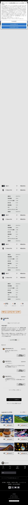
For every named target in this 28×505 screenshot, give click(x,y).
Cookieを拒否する (14, 24)
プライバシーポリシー (15, 18)
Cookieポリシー (12, 17)
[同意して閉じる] (27, 1)
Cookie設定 (14, 21)
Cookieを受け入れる (14, 27)
